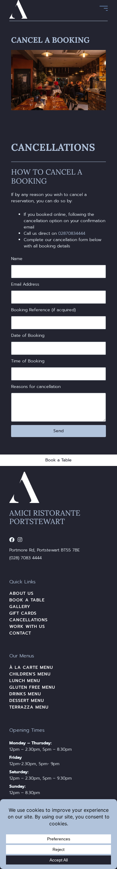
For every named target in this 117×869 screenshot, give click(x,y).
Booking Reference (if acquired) (43, 310)
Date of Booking (27, 335)
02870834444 (71, 233)
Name (16, 259)
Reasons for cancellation (36, 386)
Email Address (25, 284)
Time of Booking (27, 361)
